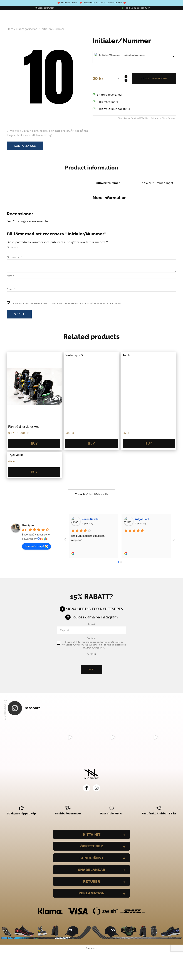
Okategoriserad (27, 29)
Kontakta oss (25, 145)
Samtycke (91, 638)
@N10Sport (5, 712)
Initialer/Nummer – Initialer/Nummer (122, 55)
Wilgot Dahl (142, 519)
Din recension (14, 257)
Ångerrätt (91, 948)
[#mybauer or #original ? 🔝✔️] (155, 737)
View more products (91, 493)
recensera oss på (34, 546)
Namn (10, 276)
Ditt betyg (12, 247)
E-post (11, 289)
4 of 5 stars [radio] (19, 251)
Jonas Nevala (90, 519)
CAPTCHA (91, 654)
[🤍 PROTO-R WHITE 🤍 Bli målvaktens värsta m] (27, 737)
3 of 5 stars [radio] (15, 251)
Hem (10, 29)
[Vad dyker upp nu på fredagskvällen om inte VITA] (70, 737)
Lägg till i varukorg (154, 78)
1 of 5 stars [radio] (8, 251)
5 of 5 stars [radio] (23, 251)
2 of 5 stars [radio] (12, 251)
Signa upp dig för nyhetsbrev (94, 609)
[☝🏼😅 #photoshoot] (113, 737)
